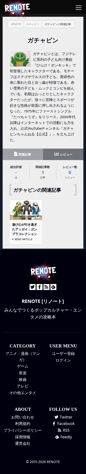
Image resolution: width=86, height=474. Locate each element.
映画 (23, 379)
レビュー (65, 154)
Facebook (65, 423)
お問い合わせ (22, 417)
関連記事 (24, 154)
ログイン (63, 360)
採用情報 (22, 437)
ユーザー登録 (63, 353)
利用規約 (22, 423)
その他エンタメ (22, 392)
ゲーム (22, 366)
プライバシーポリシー (23, 430)
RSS (66, 430)
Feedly (65, 437)
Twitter (66, 417)
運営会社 (22, 443)
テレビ (22, 386)
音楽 (23, 372)
